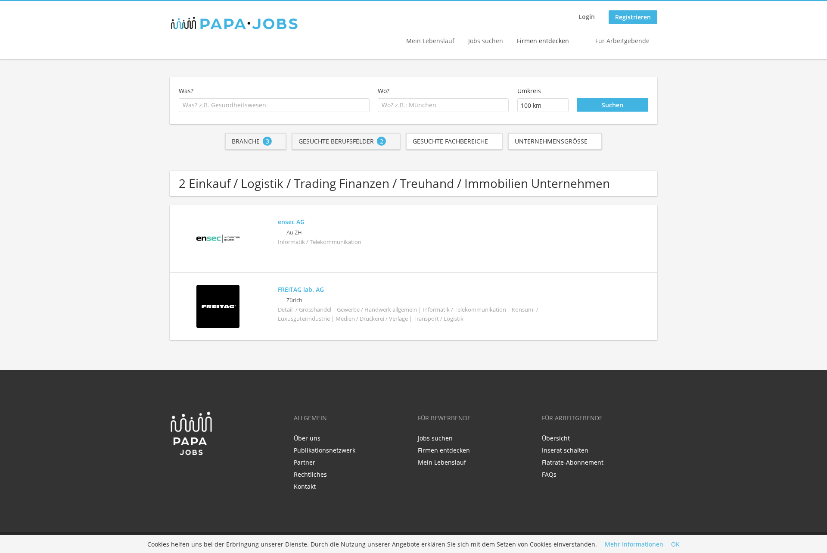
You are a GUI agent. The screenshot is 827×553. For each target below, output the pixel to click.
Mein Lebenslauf (430, 41)
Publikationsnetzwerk (324, 450)
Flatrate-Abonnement (572, 462)
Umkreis (529, 91)
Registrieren (633, 17)
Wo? (383, 91)
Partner (304, 462)
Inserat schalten (565, 450)
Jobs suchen (485, 41)
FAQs (549, 474)
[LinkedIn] (190, 474)
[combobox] (274, 105)
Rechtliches (310, 474)
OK (675, 544)
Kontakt (305, 486)
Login (586, 16)
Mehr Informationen (634, 544)
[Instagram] (203, 474)
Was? (186, 91)
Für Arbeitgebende (622, 41)
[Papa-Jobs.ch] (234, 23)
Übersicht (556, 438)
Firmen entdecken (543, 41)
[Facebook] (176, 474)
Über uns (307, 438)
